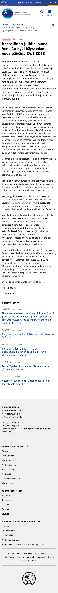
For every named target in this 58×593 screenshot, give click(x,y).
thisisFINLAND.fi (9, 535)
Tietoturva (20, 557)
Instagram (6, 500)
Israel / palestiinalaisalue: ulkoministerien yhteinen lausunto (26, 368)
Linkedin (5, 504)
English (39, 3)
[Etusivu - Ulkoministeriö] (17, 13)
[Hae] (42, 11)
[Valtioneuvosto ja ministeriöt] (4, 3)
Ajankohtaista (19, 24)
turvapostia (13, 428)
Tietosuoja (9, 557)
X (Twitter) (6, 495)
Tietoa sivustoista (42, 553)
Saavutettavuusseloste (36, 557)
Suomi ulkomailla (10, 530)
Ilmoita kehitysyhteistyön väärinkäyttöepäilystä (23, 544)
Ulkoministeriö (8, 526)
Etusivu (5, 24)
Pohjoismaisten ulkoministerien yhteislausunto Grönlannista (28, 336)
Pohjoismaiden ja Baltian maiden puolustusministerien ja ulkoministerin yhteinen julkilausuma (24, 352)
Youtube (5, 514)
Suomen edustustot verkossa (20, 553)
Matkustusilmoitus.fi (11, 540)
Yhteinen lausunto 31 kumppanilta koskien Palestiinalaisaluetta (26, 382)
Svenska (29, 3)
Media (52, 2)
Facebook (6, 509)
